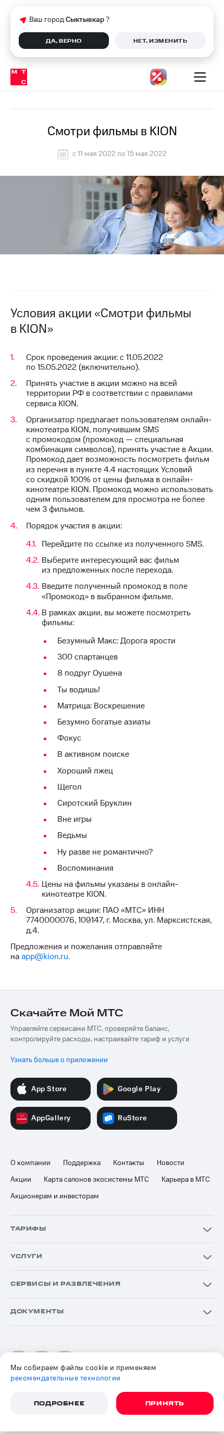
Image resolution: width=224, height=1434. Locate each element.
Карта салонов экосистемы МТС (96, 1179)
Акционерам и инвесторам (54, 1196)
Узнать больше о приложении (59, 1060)
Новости (170, 1163)
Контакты (128, 1163)
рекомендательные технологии (65, 1378)
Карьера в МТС (185, 1179)
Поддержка (82, 1163)
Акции (20, 1179)
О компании (30, 1163)
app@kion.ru (44, 956)
